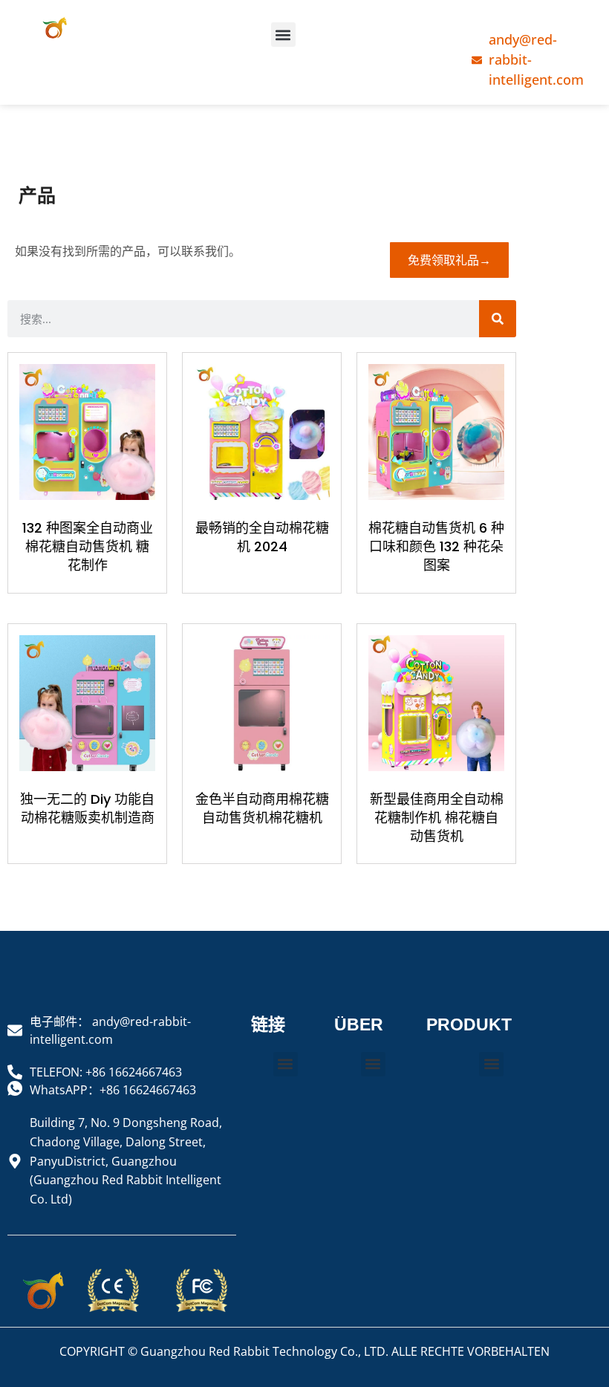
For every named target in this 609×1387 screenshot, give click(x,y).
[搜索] (497, 318)
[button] (283, 34)
